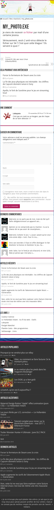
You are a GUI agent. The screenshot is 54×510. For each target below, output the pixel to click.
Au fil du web (24, 320)
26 (30, 382)
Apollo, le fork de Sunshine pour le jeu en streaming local (25, 284)
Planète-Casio (7, 328)
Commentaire (9, 143)
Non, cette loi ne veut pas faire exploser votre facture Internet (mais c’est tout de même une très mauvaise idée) (24, 485)
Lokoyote (17, 113)
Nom (5, 168)
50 (14, 355)
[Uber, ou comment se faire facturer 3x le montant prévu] (7, 362)
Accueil (5, 19)
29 (30, 374)
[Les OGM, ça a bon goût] (7, 383)
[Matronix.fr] (27, 7)
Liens (14, 331)
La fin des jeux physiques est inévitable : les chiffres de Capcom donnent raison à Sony (25, 83)
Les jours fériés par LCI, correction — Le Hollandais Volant (23, 413)
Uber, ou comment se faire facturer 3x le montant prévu (32, 360)
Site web (6, 184)
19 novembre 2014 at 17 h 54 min (39, 113)
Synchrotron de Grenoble (39, 64)
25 (16, 392)
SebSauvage (6, 331)
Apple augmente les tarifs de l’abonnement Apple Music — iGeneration (25, 476)
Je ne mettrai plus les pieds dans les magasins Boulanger (30, 370)
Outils (34, 320)
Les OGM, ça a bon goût (24, 379)
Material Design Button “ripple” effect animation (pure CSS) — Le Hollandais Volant (24, 404)
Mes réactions (14, 19)
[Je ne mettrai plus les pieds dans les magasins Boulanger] (7, 372)
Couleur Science (8, 317)
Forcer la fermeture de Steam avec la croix (22, 75)
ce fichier (28, 32)
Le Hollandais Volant (10, 320)
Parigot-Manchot (8, 325)
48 (27, 364)
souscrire (27, 199)
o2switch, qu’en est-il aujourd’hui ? (16, 390)
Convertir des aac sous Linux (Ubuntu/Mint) (16, 59)
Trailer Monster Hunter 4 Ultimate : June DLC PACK (23, 432)
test (2, 439)
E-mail (5, 176)
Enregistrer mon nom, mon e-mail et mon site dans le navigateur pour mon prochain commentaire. (26, 193)
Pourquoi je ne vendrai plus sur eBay (17, 353)
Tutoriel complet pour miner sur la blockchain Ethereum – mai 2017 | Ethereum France (29, 423)
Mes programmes (21, 328)
